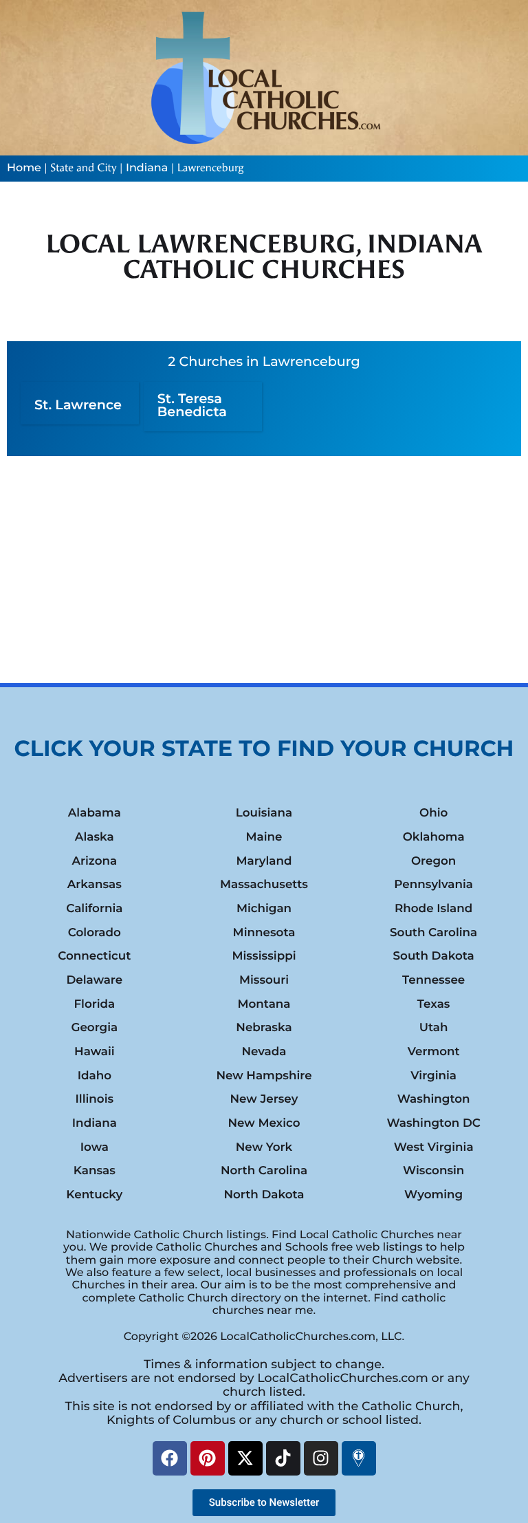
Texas (433, 1004)
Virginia (433, 1076)
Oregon (433, 861)
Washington (433, 1099)
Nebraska (264, 1028)
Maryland (264, 861)
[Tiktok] (283, 1458)
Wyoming (433, 1195)
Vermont (434, 1052)
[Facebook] (170, 1458)
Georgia (94, 1028)
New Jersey (264, 1099)
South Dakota (433, 956)
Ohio (433, 813)
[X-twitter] (245, 1458)
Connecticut (94, 956)
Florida (94, 1004)
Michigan (264, 909)
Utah (433, 1028)
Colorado (94, 933)
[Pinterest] (207, 1458)
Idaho (94, 1076)
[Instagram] (321, 1458)
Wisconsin (433, 1171)
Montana (263, 1004)
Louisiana (264, 813)
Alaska (94, 837)
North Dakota (263, 1195)
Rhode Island (433, 909)
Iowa (94, 1147)
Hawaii (94, 1052)
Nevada (263, 1052)
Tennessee (433, 980)
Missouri (264, 980)
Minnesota (264, 933)
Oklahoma (434, 837)
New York (264, 1147)
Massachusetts (264, 885)
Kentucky (94, 1195)
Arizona (94, 861)
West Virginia (434, 1147)
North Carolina (264, 1171)
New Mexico (264, 1123)
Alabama (94, 813)
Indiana (147, 168)
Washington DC (434, 1123)
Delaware (94, 980)
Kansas (95, 1171)
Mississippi (264, 956)
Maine (263, 837)
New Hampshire (263, 1076)
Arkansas (94, 885)
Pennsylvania (433, 885)
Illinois (94, 1099)
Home (24, 168)
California (94, 909)
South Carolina (433, 933)
